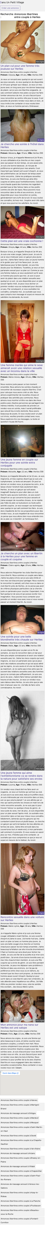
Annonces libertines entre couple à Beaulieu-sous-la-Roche (20, 1212)
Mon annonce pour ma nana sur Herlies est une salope (19, 1026)
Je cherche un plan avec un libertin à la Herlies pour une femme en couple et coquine (21, 556)
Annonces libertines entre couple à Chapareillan (21, 1171)
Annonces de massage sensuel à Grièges (18, 1113)
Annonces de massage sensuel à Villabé (18, 1166)
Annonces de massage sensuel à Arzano (18, 1153)
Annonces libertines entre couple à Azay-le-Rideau (19, 1194)
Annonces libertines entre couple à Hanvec (19, 1100)
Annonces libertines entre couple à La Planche (20, 1201)
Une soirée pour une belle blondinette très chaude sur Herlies (21, 638)
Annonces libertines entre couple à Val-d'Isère (20, 1149)
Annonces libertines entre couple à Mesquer (20, 1122)
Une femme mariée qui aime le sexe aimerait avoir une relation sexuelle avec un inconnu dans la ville (22, 368)
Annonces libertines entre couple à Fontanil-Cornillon (20, 1221)
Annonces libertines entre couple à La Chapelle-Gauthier (21, 1142)
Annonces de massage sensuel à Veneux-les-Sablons (20, 1186)
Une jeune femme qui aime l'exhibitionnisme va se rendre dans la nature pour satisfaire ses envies (21, 775)
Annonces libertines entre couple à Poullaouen (21, 1205)
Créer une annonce (10, 8)
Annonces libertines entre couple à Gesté (18, 1135)
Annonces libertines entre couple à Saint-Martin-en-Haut (22, 1129)
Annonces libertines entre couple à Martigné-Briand (20, 1107)
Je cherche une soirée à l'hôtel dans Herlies (22, 146)
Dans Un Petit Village (12, 2)
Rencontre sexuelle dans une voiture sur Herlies (22, 919)
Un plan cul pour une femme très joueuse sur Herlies (20, 67)
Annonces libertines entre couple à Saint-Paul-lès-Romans (21, 1178)
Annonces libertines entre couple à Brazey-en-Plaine (21, 1160)
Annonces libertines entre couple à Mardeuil (20, 1118)
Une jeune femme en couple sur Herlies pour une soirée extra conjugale (19, 462)
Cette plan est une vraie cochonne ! (22, 241)
